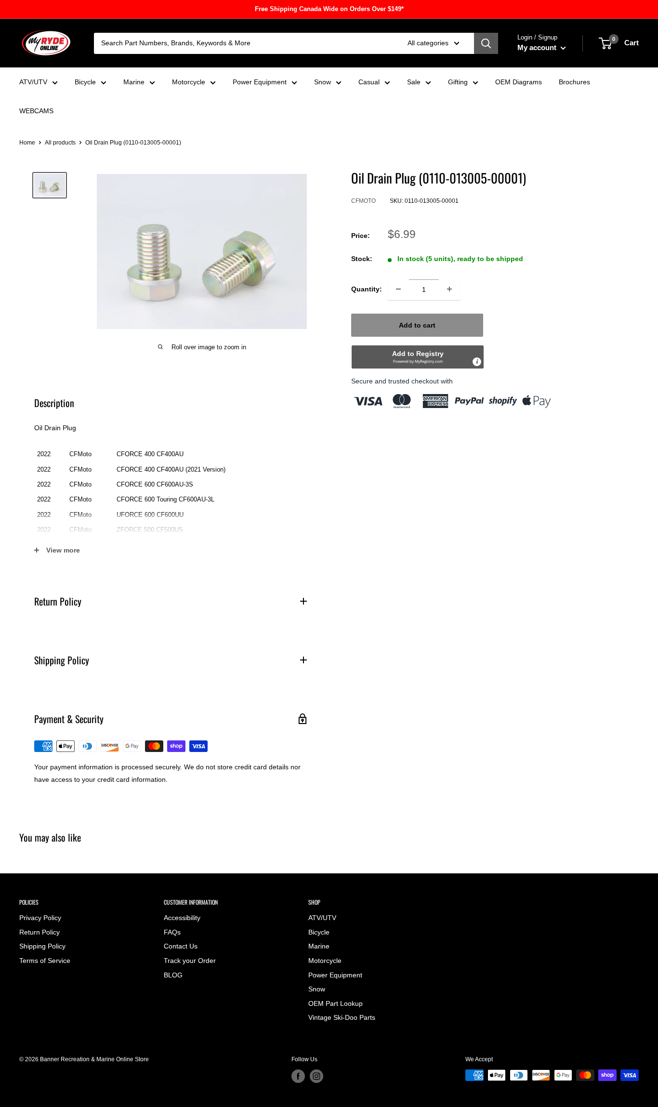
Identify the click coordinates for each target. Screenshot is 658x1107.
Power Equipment (260, 82)
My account (537, 47)
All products (60, 142)
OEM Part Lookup (335, 1003)
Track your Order (190, 960)
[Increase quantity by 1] (449, 289)
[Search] (486, 43)
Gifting (458, 82)
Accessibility (182, 918)
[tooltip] (477, 361)
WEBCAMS (36, 111)
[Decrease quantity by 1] (398, 289)
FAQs (172, 932)
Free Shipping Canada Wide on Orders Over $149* (329, 9)
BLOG (173, 975)
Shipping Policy (42, 946)
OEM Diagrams (518, 82)
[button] (418, 356)
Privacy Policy (40, 918)
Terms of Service (44, 960)
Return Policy (39, 932)
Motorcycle (188, 82)
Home (27, 142)
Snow (322, 82)
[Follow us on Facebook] (298, 1076)
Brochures (574, 82)
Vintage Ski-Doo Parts (341, 1017)
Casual (369, 82)
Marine (134, 82)
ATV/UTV (33, 82)
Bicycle (85, 82)
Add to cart (417, 325)
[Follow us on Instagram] (316, 1076)
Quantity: (366, 289)
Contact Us (180, 946)
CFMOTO (363, 201)
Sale (414, 82)
